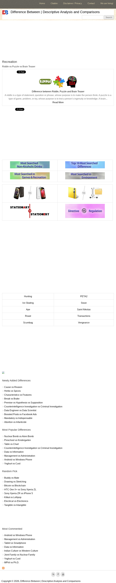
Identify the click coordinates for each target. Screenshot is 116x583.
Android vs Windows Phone (18, 459)
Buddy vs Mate (11, 478)
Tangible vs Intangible (15, 505)
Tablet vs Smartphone (15, 543)
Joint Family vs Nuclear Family (19, 555)
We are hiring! (106, 3)
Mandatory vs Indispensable (18, 418)
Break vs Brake (12, 398)
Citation (54, 3)
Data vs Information (14, 452)
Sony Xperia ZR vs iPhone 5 (18, 493)
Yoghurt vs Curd (12, 463)
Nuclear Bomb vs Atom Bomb (19, 436)
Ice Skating (28, 303)
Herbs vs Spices (12, 391)
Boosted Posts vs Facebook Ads (20, 414)
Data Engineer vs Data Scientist (20, 410)
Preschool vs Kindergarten (17, 440)
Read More (58, 102)
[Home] (5, 12)
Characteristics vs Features (18, 395)
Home (42, 3)
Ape (28, 309)
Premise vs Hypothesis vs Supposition (23, 402)
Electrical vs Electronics (16, 501)
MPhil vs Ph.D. (11, 562)
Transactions (83, 316)
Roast (28, 316)
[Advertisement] (58, 40)
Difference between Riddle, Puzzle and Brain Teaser (58, 91)
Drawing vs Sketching (15, 481)
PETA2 (83, 296)
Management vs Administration (19, 456)
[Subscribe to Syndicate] (3, 568)
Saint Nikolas (84, 309)
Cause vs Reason (13, 387)
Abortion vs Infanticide (15, 422)
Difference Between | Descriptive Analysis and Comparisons (55, 12)
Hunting (28, 296)
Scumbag (28, 322)
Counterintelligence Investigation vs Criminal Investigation (33, 406)
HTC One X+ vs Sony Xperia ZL (20, 489)
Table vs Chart (11, 444)
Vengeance (84, 322)
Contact (91, 3)
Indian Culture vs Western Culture (21, 551)
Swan (84, 303)
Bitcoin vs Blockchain (15, 485)
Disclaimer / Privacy (72, 3)
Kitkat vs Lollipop (12, 497)
